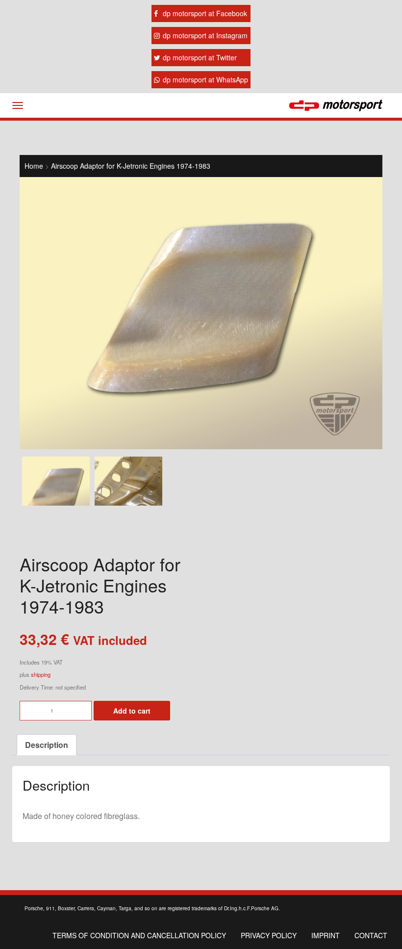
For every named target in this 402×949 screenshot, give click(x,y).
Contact (370, 935)
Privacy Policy (269, 935)
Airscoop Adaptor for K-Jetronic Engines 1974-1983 (130, 166)
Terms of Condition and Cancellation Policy (139, 935)
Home (34, 166)
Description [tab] (46, 744)
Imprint (325, 935)
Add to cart (132, 711)
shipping (40, 674)
